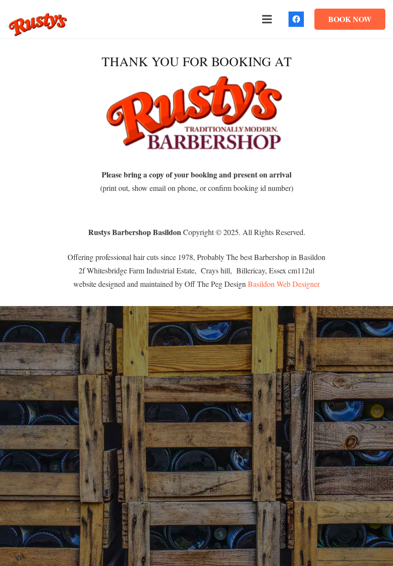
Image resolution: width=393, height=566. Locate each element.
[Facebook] (296, 19)
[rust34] (38, 24)
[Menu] (267, 19)
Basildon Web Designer (284, 284)
